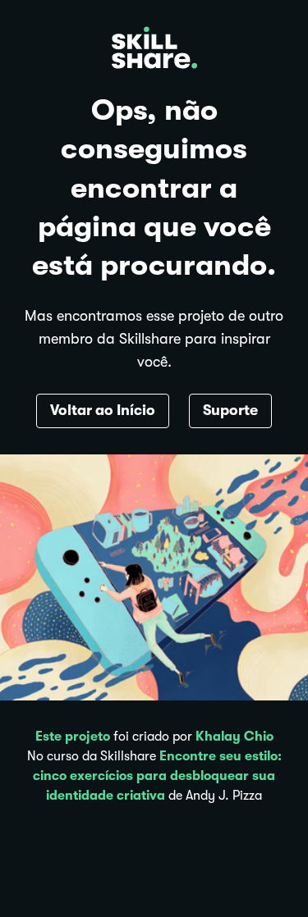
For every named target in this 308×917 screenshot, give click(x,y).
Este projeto (72, 736)
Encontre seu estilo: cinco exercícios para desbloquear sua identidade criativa (157, 776)
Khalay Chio (234, 736)
